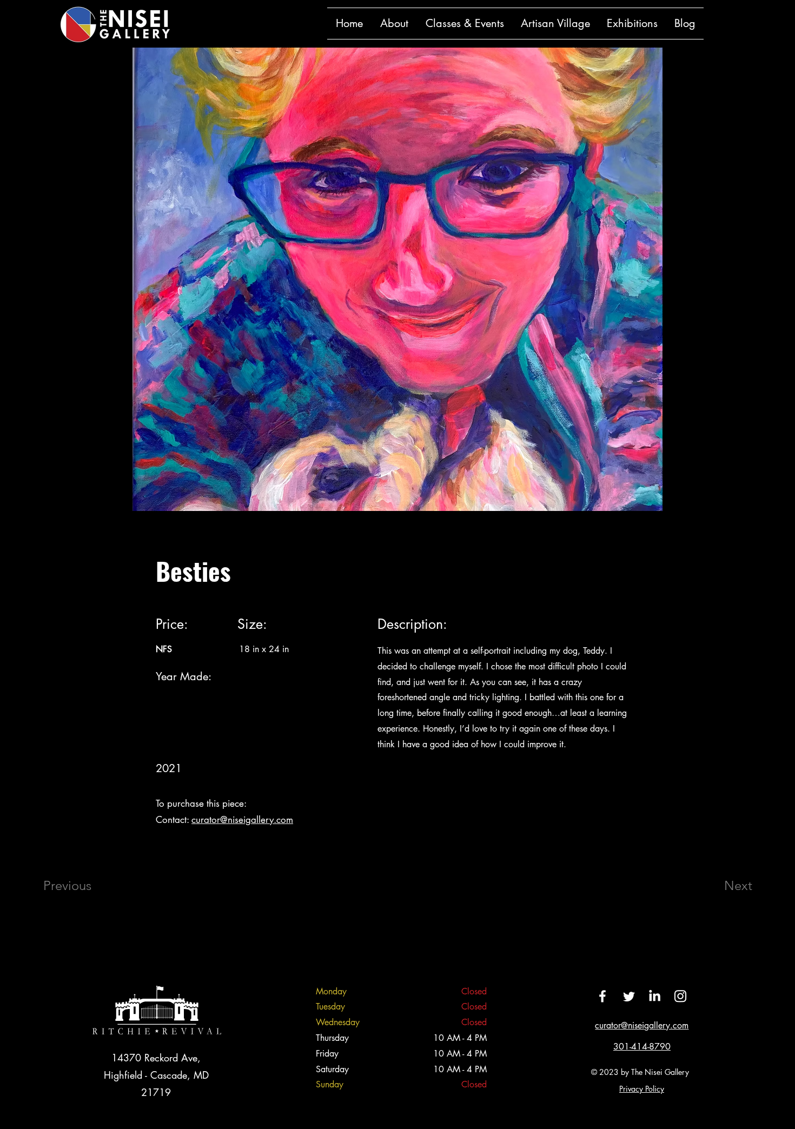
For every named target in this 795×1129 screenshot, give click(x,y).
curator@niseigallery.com (242, 820)
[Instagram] (680, 996)
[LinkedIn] (654, 996)
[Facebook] (602, 996)
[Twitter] (628, 996)
